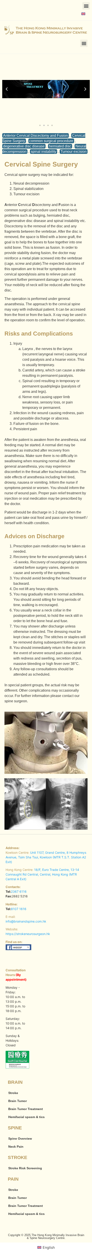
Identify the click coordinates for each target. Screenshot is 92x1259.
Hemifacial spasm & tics (26, 1117)
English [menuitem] (49, 1247)
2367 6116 (19, 891)
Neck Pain (15, 1146)
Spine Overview (20, 1138)
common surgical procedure (51, 141)
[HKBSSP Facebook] (19, 949)
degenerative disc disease (24, 146)
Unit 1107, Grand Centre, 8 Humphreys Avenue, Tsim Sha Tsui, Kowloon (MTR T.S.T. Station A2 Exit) (46, 857)
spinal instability (43, 151)
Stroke (13, 1093)
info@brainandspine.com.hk (26, 921)
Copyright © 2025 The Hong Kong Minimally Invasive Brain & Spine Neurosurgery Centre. (46, 1236)
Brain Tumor (17, 1101)
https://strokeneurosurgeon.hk (28, 934)
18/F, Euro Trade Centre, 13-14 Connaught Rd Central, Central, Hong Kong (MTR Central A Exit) (42, 874)
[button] (86, 6)
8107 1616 (18, 909)
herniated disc (60, 146)
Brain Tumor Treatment (25, 1109)
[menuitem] (83, 14)
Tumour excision (74, 151)
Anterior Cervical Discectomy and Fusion (35, 135)
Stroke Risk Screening (25, 1168)
